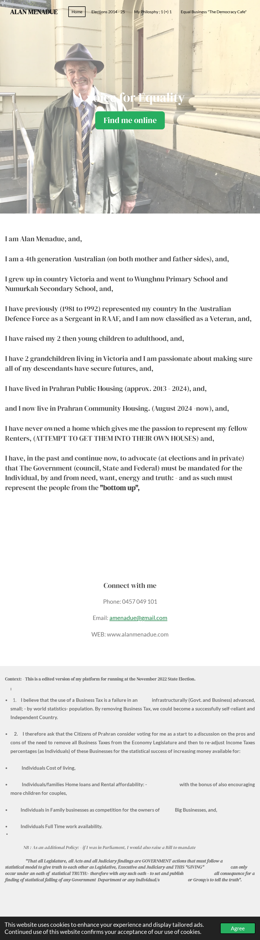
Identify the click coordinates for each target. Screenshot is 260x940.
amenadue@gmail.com (138, 617)
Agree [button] (238, 928)
